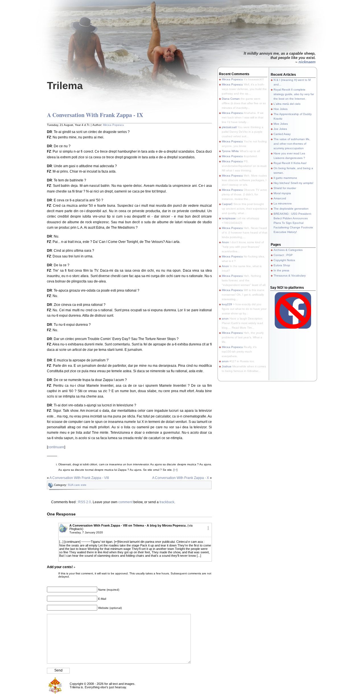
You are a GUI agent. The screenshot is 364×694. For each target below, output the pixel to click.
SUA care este (77, 484)
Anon (225, 242)
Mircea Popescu (113, 124)
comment (125, 502)
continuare (56, 447)
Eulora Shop (282, 265)
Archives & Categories (288, 249)
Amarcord (280, 198)
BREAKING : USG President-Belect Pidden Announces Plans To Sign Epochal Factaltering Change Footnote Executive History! (293, 223)
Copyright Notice (284, 260)
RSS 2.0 (84, 502)
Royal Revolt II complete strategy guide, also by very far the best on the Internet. (294, 94)
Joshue (226, 366)
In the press (281, 270)
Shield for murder (285, 188)
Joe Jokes (280, 128)
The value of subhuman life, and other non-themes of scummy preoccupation (292, 144)
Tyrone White (230, 151)
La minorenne (283, 203)
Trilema (65, 85)
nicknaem (307, 62)
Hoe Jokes (281, 108)
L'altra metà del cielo (287, 103)
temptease (229, 218)
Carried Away (282, 134)
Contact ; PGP (283, 255)
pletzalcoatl (229, 127)
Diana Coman (231, 98)
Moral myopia (282, 193)
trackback (167, 502)
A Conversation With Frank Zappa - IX (95, 115)
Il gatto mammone (285, 177)
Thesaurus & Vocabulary (290, 275)
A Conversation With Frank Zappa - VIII (79, 478)
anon (225, 318)
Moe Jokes (281, 123)
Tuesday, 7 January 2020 (86, 532)
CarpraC (227, 204)
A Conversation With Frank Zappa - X (180, 478)
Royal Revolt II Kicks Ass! (290, 163)
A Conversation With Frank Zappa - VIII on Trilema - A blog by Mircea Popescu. (128, 525)
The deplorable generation (291, 208)
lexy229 (227, 304)
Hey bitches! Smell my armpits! (293, 183)
